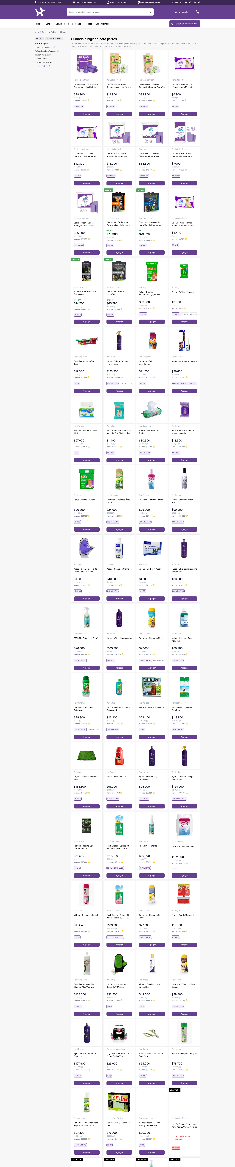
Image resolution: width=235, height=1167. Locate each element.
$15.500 (177, 925)
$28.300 (79, 717)
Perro (37, 23)
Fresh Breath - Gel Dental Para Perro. (183, 708)
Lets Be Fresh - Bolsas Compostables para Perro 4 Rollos (118, 85)
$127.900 (80, 1063)
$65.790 (112, 303)
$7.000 (176, 163)
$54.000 (144, 1063)
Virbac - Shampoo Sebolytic (184, 1053)
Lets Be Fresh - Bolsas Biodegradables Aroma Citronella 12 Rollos (84, 224)
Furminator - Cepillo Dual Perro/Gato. (85, 292)
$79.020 (144, 234)
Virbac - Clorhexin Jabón (150, 569)
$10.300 (79, 163)
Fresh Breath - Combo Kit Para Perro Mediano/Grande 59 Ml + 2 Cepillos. (118, 847)
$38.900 (144, 94)
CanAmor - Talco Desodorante (146, 362)
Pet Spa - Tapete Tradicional (151, 707)
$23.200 (112, 717)
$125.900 (112, 371)
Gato (48, 23)
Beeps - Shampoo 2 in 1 (117, 776)
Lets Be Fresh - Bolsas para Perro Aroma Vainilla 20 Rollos (86, 85)
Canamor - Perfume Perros (151, 499)
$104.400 (80, 925)
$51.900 (111, 786)
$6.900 (176, 94)
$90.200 (177, 509)
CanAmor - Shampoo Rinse (151, 638)
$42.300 (144, 994)
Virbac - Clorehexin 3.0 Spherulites (149, 985)
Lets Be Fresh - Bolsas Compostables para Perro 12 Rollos (151, 85)
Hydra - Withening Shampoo (119, 638)
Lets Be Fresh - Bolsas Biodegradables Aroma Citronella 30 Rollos (149, 155)
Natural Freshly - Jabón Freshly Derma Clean (149, 1124)
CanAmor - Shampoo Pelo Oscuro (183, 985)
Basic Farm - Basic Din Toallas (149, 431)
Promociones (74, 23)
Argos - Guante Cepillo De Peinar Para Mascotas (85, 570)
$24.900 (112, 509)
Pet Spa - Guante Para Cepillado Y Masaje (116, 985)
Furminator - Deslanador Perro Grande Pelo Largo (150, 223)
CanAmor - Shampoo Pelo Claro (150, 916)
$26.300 (79, 233)
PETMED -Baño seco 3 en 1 (86, 638)
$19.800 (144, 579)
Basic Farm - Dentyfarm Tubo (84, 362)
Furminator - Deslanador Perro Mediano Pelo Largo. (118, 223)
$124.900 (178, 786)
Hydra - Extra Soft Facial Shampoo (85, 1054)
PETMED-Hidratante (148, 846)
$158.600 (80, 786)
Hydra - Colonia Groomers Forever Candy (117, 362)
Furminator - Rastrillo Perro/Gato (115, 292)
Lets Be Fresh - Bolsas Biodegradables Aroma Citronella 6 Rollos (116, 155)
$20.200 (144, 1132)
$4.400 (176, 233)
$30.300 (144, 440)
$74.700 (79, 303)
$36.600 (177, 371)
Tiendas (88, 23)
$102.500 (178, 857)
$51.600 (79, 856)
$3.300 (176, 302)
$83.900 (177, 579)
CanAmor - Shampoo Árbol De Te (118, 501)
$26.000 (79, 648)
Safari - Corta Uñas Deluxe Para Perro (151, 1054)
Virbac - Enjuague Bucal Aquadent (182, 639)
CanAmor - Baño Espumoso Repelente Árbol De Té (86, 1124)
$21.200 (144, 371)
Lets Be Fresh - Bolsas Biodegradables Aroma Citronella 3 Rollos (182, 155)
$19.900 (111, 1132)
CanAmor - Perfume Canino (184, 846)
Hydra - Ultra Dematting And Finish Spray (184, 570)
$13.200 (111, 163)
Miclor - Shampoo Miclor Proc (182, 501)
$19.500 (79, 371)
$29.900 (79, 94)
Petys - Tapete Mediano (84, 499)
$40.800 (112, 579)
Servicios (60, 23)
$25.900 (144, 509)
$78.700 (177, 1063)
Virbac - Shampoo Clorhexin (119, 569)
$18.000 (79, 579)
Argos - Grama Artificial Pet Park (86, 777)
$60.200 (177, 648)
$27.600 (79, 440)
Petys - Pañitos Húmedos (183, 292)
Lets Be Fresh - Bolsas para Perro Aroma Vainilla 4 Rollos (184, 1125)
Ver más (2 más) (44, 66)
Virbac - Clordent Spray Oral (184, 361)
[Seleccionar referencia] (174, 868)
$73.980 (112, 234)
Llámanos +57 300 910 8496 (50, 2)
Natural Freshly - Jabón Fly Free (118, 1124)
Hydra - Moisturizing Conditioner (148, 777)
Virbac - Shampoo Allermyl (86, 915)
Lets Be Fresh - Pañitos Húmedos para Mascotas (183, 85)
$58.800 (144, 163)
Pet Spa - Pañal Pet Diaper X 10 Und (87, 431)
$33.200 (112, 994)
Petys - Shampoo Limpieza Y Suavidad (118, 708)
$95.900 (144, 786)
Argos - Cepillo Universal (183, 915)
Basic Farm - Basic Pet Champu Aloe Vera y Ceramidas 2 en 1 (84, 985)
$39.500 (144, 302)
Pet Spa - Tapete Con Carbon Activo (83, 847)
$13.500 (177, 440)
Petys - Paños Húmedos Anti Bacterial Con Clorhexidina (119, 431)
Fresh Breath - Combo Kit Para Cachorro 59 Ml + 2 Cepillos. (117, 916)
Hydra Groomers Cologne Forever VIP (183, 777)
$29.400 (144, 717)
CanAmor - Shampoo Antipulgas (83, 708)
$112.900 (112, 856)
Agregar (86, 114)
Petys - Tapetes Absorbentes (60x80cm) (150, 293)
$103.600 (80, 994)
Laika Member (102, 23)
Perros (45, 32)
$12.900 (111, 94)
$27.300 (144, 925)
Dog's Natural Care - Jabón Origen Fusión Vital (118, 1054)
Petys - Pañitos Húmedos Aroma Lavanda (183, 431)
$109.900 (112, 648)
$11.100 (111, 440)
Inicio (37, 32)
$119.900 (177, 717)
